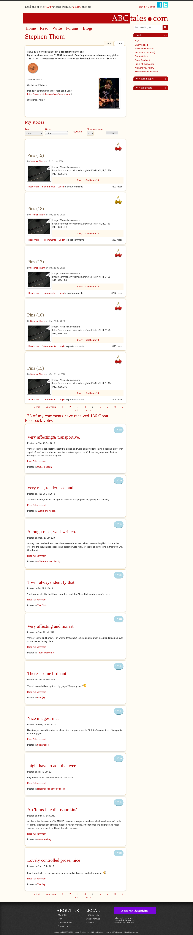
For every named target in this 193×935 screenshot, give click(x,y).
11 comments (49, 399)
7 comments (48, 293)
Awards (78, 131)
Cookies (90, 922)
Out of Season (44, 467)
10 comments (49, 346)
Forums (72, 28)
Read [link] (138, 35)
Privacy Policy (93, 918)
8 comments (48, 186)
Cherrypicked (141, 45)
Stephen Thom (37, 161)
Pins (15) (35, 368)
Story (79, 180)
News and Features (144, 48)
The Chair (42, 605)
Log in (61, 186)
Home (31, 28)
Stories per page (95, 129)
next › (76, 410)
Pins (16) (35, 314)
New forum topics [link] (145, 78)
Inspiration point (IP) (145, 52)
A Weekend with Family (48, 561)
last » (88, 410)
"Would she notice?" (47, 511)
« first (37, 406)
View (109, 43)
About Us (62, 915)
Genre (48, 129)
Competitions (141, 56)
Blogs (88, 28)
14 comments (49, 239)
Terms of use (93, 915)
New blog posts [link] (144, 87)
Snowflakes (43, 744)
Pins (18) (35, 208)
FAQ (60, 918)
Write (57, 28)
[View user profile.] (109, 93)
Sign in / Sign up (147, 6)
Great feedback (142, 60)
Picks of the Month (144, 64)
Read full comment (36, 461)
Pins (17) (35, 261)
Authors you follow (144, 68)
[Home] (96, 18)
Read (44, 28)
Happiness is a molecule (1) (51, 788)
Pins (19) (35, 155)
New (137, 41)
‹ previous (51, 406)
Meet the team (65, 922)
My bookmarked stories (146, 71)
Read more (33, 186)
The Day (41, 884)
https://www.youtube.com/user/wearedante (49, 94)
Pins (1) (41, 697)
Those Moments (45, 652)
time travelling (44, 839)
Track (119, 43)
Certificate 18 (92, 180)
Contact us (63, 926)
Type (27, 129)
